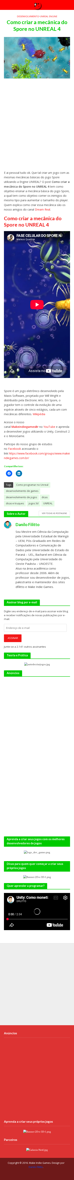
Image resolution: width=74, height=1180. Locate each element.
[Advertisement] (37, 126)
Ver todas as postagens (54, 513)
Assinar (13, 638)
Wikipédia (39, 414)
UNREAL (47, 503)
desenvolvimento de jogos (21, 497)
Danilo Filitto (36, 1167)
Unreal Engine (48, 16)
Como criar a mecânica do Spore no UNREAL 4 (33, 221)
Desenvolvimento (28, 16)
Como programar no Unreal (32, 485)
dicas (45, 497)
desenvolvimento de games (22, 491)
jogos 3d (33, 503)
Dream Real (42, 209)
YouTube (49, 427)
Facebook (14, 449)
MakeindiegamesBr (25, 427)
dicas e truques (15, 503)
